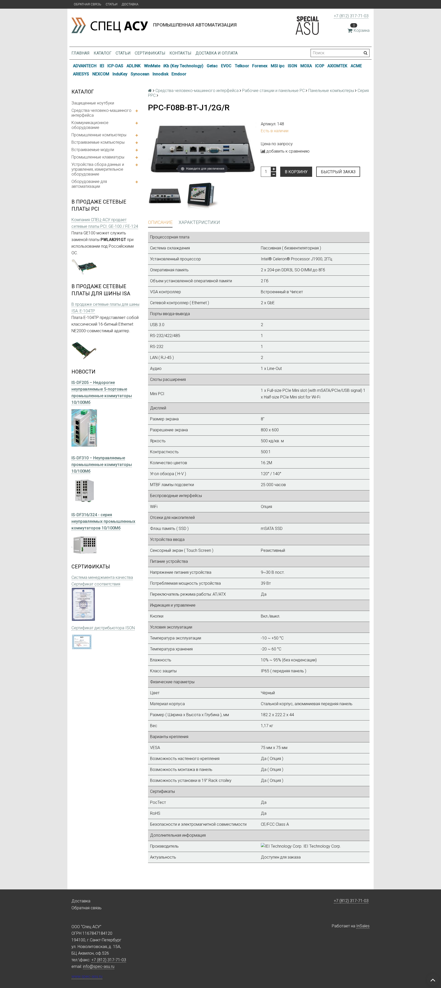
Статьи (111, 4)
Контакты (180, 53)
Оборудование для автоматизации (89, 184)
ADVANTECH (84, 65)
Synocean (140, 74)
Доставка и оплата (216, 53)
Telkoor (242, 65)
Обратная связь (87, 4)
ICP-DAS (115, 65)
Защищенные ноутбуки (92, 103)
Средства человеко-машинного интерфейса (101, 113)
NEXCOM (100, 74)
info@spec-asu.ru (98, 966)
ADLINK (134, 65)
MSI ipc (278, 65)
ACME (356, 65)
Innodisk (160, 74)
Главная (80, 53)
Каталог (103, 53)
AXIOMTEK (337, 65)
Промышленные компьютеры (98, 134)
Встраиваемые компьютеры (98, 142)
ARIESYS (81, 74)
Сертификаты (150, 53)
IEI (102, 65)
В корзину (296, 171)
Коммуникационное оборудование (89, 125)
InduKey (120, 74)
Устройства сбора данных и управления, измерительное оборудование (97, 169)
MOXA (306, 65)
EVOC (226, 65)
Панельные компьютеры (331, 90)
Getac (212, 65)
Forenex (259, 65)
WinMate (152, 65)
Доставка (130, 4)
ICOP (319, 65)
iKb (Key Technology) (183, 65)
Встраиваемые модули (92, 149)
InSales (363, 926)
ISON (292, 65)
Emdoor (179, 74)
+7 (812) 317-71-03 (351, 16)
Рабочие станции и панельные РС (273, 90)
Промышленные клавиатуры (97, 157)
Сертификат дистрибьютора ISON (103, 627)
